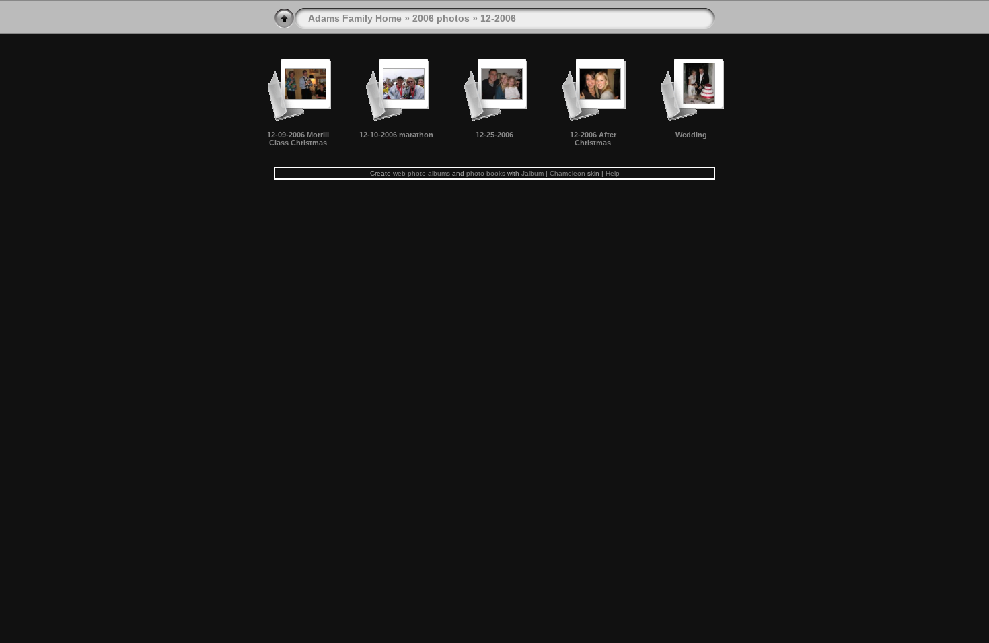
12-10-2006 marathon (396, 134)
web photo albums (421, 173)
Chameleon (567, 173)
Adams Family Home (355, 18)
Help (613, 173)
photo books (485, 173)
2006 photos (441, 18)
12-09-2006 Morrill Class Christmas (298, 138)
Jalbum (532, 173)
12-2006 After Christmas (593, 138)
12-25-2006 (494, 134)
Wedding (691, 134)
